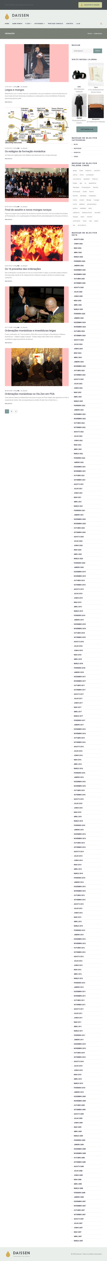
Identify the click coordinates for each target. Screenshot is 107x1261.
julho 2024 (78, 344)
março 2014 (78, 873)
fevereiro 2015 (79, 825)
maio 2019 (77, 602)
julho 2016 (78, 751)
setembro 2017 (79, 690)
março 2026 (78, 257)
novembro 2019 (80, 576)
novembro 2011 (80, 996)
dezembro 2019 (80, 572)
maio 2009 (77, 1127)
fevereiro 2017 (79, 720)
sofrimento (76, 221)
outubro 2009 (79, 1105)
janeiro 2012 (79, 987)
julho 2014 (78, 856)
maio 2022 (77, 445)
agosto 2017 (79, 694)
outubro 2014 (79, 843)
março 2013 (78, 926)
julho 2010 (78, 1066)
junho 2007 (78, 1228)
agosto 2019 (79, 589)
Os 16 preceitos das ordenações (23, 268)
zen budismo (82, 225)
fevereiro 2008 (79, 1193)
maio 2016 (77, 760)
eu (85, 183)
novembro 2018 (80, 628)
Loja (78, 23)
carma (75, 175)
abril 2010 (78, 1079)
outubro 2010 (79, 1053)
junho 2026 (78, 244)
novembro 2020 (80, 523)
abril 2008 (78, 1184)
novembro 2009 (80, 1101)
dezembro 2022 (80, 414)
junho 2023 (78, 388)
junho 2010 (78, 1070)
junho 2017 (78, 703)
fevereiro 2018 (79, 668)
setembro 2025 (79, 283)
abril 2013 (78, 921)
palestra (82, 204)
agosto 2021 (79, 484)
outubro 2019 (79, 580)
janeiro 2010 (79, 1092)
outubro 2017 (79, 685)
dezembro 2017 (80, 677)
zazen (96, 221)
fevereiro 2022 (79, 458)
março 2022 (78, 453)
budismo (88, 170)
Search (97, 51)
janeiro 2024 (79, 362)
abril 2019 (78, 607)
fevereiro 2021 (79, 510)
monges (96, 200)
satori (82, 217)
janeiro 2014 (79, 882)
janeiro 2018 (79, 672)
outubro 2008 (79, 1158)
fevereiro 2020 (79, 563)
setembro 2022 (79, 427)
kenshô (75, 196)
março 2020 (78, 558)
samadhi (97, 212)
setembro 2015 (79, 795)
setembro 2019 (79, 585)
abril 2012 (78, 974)
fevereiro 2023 (79, 405)
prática (75, 208)
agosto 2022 (79, 432)
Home (7, 23)
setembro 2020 (79, 532)
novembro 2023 (80, 366)
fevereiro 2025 (79, 314)
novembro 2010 (80, 1048)
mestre (81, 200)
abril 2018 (78, 659)
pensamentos (91, 204)
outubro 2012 (79, 948)
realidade (83, 208)
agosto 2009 (79, 1114)
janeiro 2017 (79, 725)
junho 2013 (78, 913)
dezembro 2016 (80, 729)
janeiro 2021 (79, 515)
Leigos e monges (14, 89)
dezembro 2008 (80, 1149)
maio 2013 (77, 917)
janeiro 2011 (79, 1039)
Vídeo (76, 156)
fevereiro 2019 (79, 615)
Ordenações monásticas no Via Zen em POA (30, 393)
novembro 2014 (80, 838)
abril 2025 (78, 305)
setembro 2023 (79, 375)
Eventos (77, 152)
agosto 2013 (79, 904)
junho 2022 (78, 440)
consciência (77, 179)
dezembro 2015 (80, 781)
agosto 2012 (79, 956)
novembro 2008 (80, 1153)
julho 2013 (78, 908)
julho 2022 (78, 436)
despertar (86, 179)
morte (75, 204)
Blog (15, 86)
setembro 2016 (79, 742)
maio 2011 (77, 1022)
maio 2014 (77, 865)
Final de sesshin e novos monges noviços (28, 209)
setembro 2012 (79, 952)
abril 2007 (78, 1236)
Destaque (77, 148)
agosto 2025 (79, 287)
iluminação (76, 191)
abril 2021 (78, 502)
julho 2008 (78, 1171)
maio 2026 (77, 248)
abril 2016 (78, 764)
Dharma (95, 179)
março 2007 (78, 1241)
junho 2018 (78, 650)
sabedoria (76, 212)
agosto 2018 (79, 642)
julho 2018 (78, 646)
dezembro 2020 (80, 519)
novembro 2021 (80, 471)
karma (91, 191)
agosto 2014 (79, 851)
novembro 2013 (80, 891)
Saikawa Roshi (87, 212)
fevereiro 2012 (79, 983)
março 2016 (78, 768)
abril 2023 (78, 397)
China (81, 175)
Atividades (38, 23)
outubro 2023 (79, 370)
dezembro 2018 (80, 624)
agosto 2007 (79, 1219)
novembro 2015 (80, 786)
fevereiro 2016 (79, 773)
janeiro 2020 (79, 567)
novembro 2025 (80, 274)
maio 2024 (77, 353)
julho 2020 (78, 541)
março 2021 (78, 506)
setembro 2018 (79, 637)
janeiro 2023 (79, 410)
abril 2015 (78, 816)
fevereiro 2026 (79, 261)
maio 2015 (77, 812)
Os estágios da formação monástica (25, 151)
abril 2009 (78, 1131)
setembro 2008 (79, 1162)
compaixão (90, 175)
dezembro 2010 (80, 1044)
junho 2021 (78, 493)
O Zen (27, 23)
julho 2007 (78, 1223)
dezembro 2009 (80, 1096)
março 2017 (78, 716)
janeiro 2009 (79, 1144)
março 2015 (78, 821)
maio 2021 (77, 497)
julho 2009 (78, 1118)
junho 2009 (78, 1123)
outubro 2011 (79, 1000)
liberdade (83, 196)
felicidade (76, 187)
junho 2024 (78, 349)
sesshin (89, 217)
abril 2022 (78, 449)
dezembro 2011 (80, 991)
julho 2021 (78, 488)
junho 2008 (78, 1175)
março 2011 (78, 1031)
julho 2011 (78, 1013)
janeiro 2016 (79, 777)
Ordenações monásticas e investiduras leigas (30, 330)
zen (74, 225)
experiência (92, 183)
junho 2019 (78, 598)
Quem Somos (17, 23)
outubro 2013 (79, 895)
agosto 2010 (79, 1061)
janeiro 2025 (79, 318)
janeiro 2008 (79, 1197)
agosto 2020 (79, 537)
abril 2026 (78, 252)
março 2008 (78, 1188)
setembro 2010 (79, 1057)
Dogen (75, 183)
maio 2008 (77, 1179)
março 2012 (78, 978)
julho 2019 (78, 593)
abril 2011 (78, 1026)
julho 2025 (78, 292)
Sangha (75, 217)
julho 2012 (78, 961)
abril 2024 (78, 357)
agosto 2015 (79, 799)
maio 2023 (77, 392)
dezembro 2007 (80, 1201)
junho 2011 (78, 1018)
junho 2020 (78, 545)
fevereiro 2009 (79, 1140)
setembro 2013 (79, 900)
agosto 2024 (79, 340)
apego (75, 170)
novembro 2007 (80, 1206)
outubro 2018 (79, 633)
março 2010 (78, 1083)
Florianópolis (86, 187)
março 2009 (78, 1136)
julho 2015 (78, 803)
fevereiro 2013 (79, 930)
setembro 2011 (79, 1004)
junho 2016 (78, 755)
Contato (69, 23)
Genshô (95, 187)
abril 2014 (78, 869)
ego (81, 183)
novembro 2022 (80, 419)
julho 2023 (78, 384)
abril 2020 (78, 554)
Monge (89, 200)
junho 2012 (78, 965)
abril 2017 (78, 711)
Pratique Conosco (55, 23)
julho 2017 (78, 698)
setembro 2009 (79, 1109)
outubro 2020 (79, 528)
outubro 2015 (79, 790)
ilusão (85, 191)
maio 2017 (77, 707)
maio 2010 (77, 1074)
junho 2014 (78, 860)
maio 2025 (77, 300)
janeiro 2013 (79, 935)
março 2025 (78, 309)
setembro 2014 (79, 847)
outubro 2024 (79, 331)
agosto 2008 (79, 1166)
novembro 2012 (80, 943)
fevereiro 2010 (79, 1088)
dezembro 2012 (80, 939)
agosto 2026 (79, 239)
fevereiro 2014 (79, 878)
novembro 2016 (80, 733)
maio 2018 (77, 655)
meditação (92, 196)
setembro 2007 (79, 1214)
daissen (25, 86)
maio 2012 (77, 970)
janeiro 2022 (79, 462)
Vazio (85, 221)
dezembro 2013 (80, 886)
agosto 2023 (79, 379)
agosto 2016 (79, 746)
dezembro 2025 (80, 270)
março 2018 (78, 663)
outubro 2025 (79, 279)
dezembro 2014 (80, 834)
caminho (97, 170)
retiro (90, 208)
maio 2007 (77, 1232)
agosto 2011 (79, 1009)
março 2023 (78, 401)
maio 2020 (77, 550)
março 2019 (78, 611)
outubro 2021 (79, 475)
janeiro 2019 (79, 620)
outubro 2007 (79, 1210)
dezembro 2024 (80, 322)
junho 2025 (78, 296)
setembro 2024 (79, 335)
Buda (81, 170)
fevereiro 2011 (79, 1035)
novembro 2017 (80, 681)
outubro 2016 (79, 738)
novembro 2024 (80, 327)
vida (90, 221)
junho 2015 (78, 808)
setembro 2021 (79, 480)
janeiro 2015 (79, 830)
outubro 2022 (79, 423)
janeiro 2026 (79, 265)
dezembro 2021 (80, 467)
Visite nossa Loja (87, 129)
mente (75, 200)
